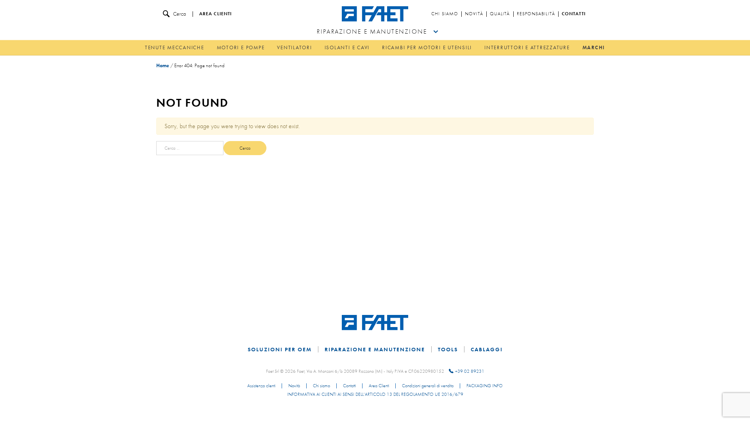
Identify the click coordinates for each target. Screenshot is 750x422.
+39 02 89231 (469, 371)
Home (162, 65)
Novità (474, 14)
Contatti (574, 14)
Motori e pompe (241, 47)
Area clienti (215, 14)
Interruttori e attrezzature (527, 47)
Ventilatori (294, 47)
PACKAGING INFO (484, 386)
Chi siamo (444, 14)
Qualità (500, 14)
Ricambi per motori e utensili (427, 47)
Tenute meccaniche (174, 47)
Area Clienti (379, 386)
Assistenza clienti (261, 386)
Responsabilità (536, 14)
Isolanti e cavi (347, 47)
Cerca (179, 13)
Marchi (593, 47)
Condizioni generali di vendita (428, 386)
